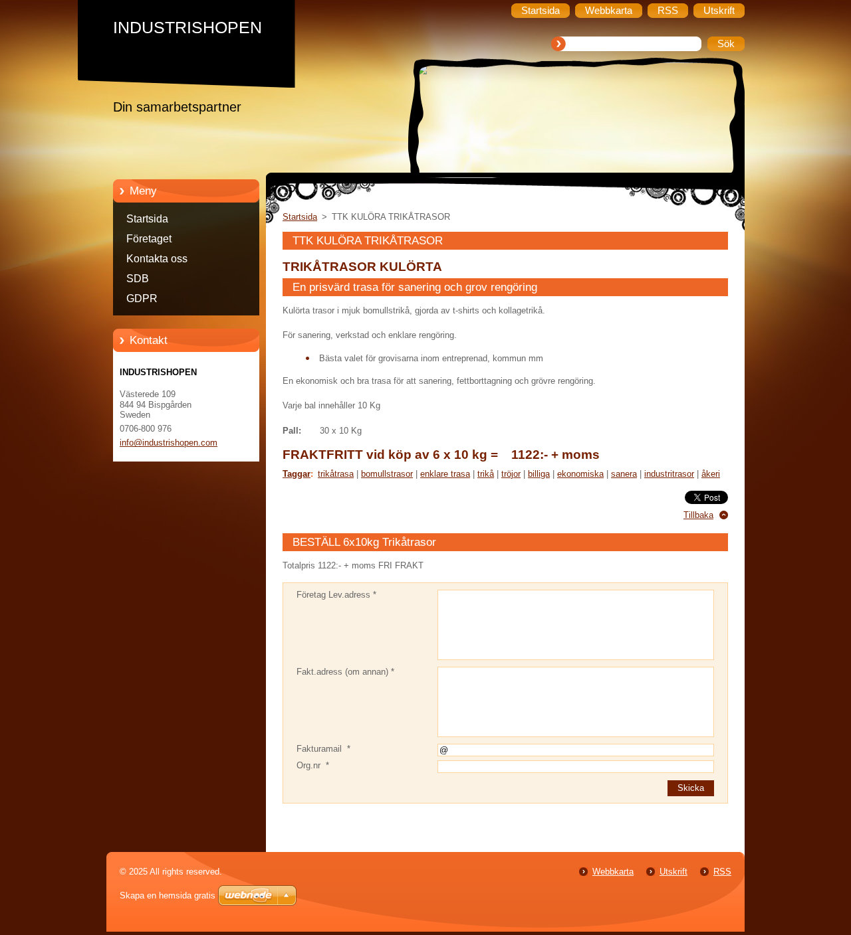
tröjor (511, 474)
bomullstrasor (387, 474)
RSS (722, 872)
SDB (137, 278)
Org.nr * (313, 765)
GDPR (142, 298)
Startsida (147, 218)
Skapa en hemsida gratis (167, 895)
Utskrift (673, 872)
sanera (624, 474)
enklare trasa (445, 474)
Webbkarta (613, 872)
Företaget (149, 238)
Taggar (296, 474)
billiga (539, 474)
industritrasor (669, 474)
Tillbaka (698, 515)
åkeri (710, 474)
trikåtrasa (336, 474)
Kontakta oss (156, 258)
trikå (485, 474)
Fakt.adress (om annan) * (345, 672)
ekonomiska (580, 474)
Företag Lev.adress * (336, 595)
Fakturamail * (323, 749)
